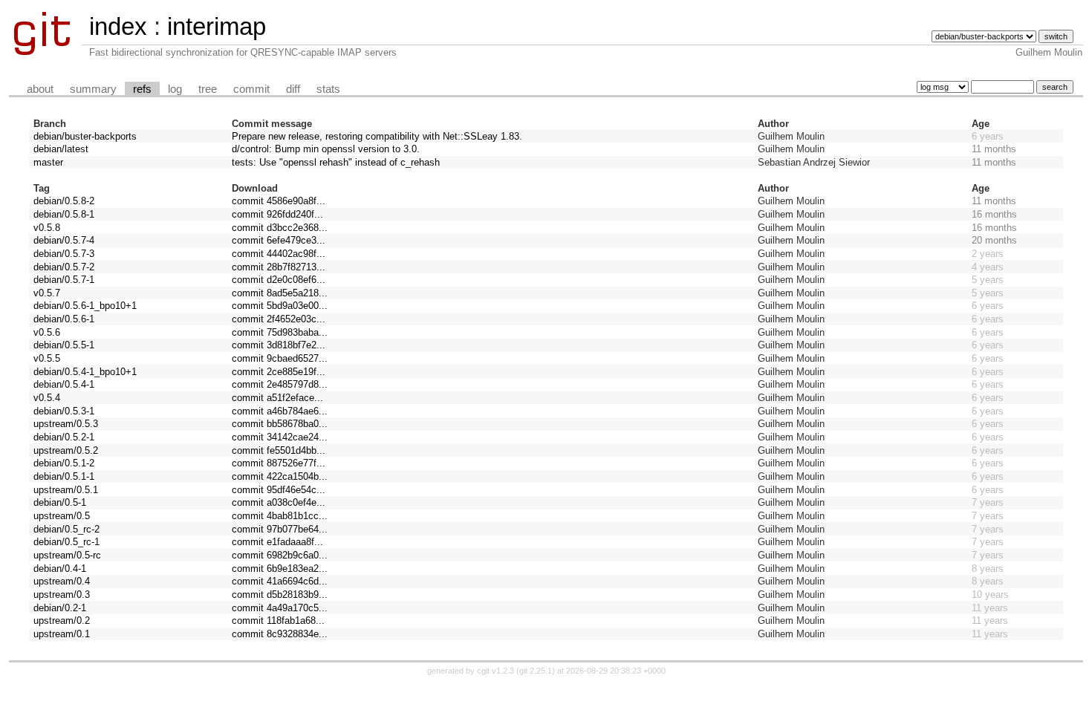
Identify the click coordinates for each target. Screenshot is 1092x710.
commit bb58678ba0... (280, 423)
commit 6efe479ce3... (278, 240)
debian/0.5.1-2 (63, 463)
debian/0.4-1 (59, 568)
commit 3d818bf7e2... (278, 345)
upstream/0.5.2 (65, 450)
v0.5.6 (46, 332)
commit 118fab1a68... (278, 620)
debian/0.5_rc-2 (66, 529)
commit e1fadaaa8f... (277, 541)
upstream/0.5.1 (65, 489)
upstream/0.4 (61, 581)
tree (207, 89)
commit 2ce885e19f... (278, 371)
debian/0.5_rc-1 (66, 541)
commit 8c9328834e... (280, 633)
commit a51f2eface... (277, 397)
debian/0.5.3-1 (63, 411)
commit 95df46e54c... (278, 489)
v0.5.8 (46, 227)
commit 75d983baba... (280, 332)
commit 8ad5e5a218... (280, 293)
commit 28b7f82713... (278, 267)
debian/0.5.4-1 (63, 384)
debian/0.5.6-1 (63, 319)
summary (93, 89)
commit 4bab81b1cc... (280, 515)
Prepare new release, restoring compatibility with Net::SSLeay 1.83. (377, 136)
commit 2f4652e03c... (278, 319)
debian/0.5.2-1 (63, 437)
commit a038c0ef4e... (278, 502)
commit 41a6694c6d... (280, 581)
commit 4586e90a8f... (278, 200)
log (175, 89)
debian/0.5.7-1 (63, 279)
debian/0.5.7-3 (63, 253)
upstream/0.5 (61, 515)
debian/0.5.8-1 (63, 214)
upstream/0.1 (61, 633)
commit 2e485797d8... (280, 384)
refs (142, 89)
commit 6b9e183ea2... (280, 568)
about (40, 89)
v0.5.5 (46, 358)
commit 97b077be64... (280, 529)
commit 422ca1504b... (280, 476)
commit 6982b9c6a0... (280, 555)
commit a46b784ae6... (280, 411)
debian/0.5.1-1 (63, 476)
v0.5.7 (46, 293)
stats (328, 89)
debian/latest (60, 148)
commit (251, 89)
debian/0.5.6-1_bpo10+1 (85, 305)
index (118, 26)
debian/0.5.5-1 (63, 345)
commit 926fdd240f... (277, 214)
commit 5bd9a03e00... (280, 305)
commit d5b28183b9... (280, 594)
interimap (216, 26)
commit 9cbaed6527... (280, 358)
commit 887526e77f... (278, 463)
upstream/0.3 (61, 594)
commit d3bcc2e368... (280, 227)
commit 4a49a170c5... (280, 607)
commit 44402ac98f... (278, 253)
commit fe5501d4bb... (278, 450)
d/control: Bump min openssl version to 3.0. (326, 148)
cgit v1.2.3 (495, 670)
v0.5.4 (46, 397)
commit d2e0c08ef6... (278, 279)
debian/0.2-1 (59, 607)
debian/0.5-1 (59, 502)
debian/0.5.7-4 (63, 240)
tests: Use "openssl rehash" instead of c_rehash (336, 162)
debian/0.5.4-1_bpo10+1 (85, 371)
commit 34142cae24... (280, 437)
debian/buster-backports (85, 136)
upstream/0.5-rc (67, 555)
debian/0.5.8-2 (63, 200)
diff (293, 89)
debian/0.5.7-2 (63, 267)
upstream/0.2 (61, 620)
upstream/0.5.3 (65, 423)
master (48, 162)
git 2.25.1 (535, 670)
